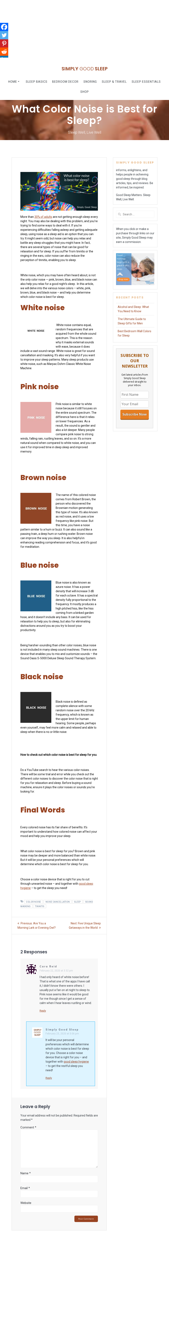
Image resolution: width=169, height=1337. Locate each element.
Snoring (90, 81)
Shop (84, 91)
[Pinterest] (4, 43)
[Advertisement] (84, 29)
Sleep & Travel (114, 81)
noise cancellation (58, 902)
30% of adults (43, 216)
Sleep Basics (36, 81)
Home (12, 81)
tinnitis (39, 906)
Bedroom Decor (65, 81)
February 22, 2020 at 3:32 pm (56, 970)
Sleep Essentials (146, 81)
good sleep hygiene (76, 1061)
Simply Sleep (85, 68)
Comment (28, 1127)
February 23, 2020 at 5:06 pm (62, 1033)
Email (25, 1188)
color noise (33, 902)
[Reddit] (4, 52)
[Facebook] (4, 27)
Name (25, 1173)
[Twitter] (4, 35)
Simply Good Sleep (62, 1029)
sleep (77, 902)
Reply (43, 1010)
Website (25, 1203)
